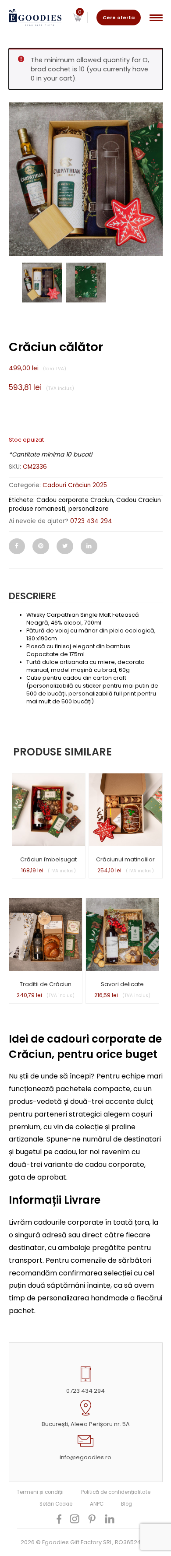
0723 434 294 (91, 521)
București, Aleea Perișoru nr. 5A (86, 1424)
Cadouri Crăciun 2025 (75, 485)
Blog (126, 1503)
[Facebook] (17, 546)
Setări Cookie (55, 1503)
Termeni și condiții (40, 1492)
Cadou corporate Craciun (74, 500)
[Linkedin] (89, 546)
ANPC (96, 1503)
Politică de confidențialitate (115, 1492)
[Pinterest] (40, 546)
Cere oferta (119, 17)
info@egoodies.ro (85, 1457)
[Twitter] (65, 546)
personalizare (88, 509)
